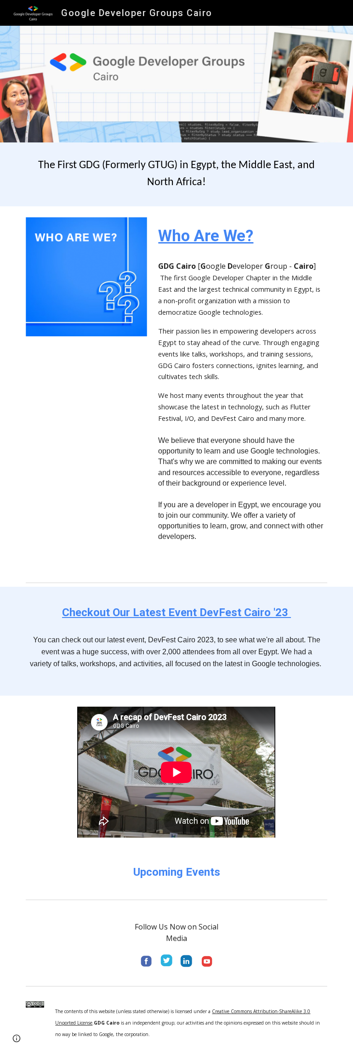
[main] (176, 174)
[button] (16, 1038)
